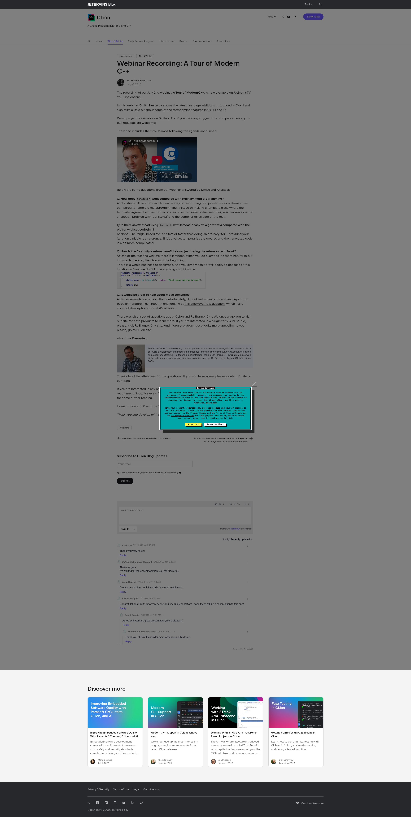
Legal (136, 789)
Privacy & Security (98, 789)
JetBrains (116, 809)
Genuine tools (152, 789)
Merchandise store (311, 804)
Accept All (193, 424)
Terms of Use (223, 413)
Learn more (211, 403)
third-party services (182, 415)
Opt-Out (228, 418)
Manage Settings (215, 424)
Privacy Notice (198, 413)
